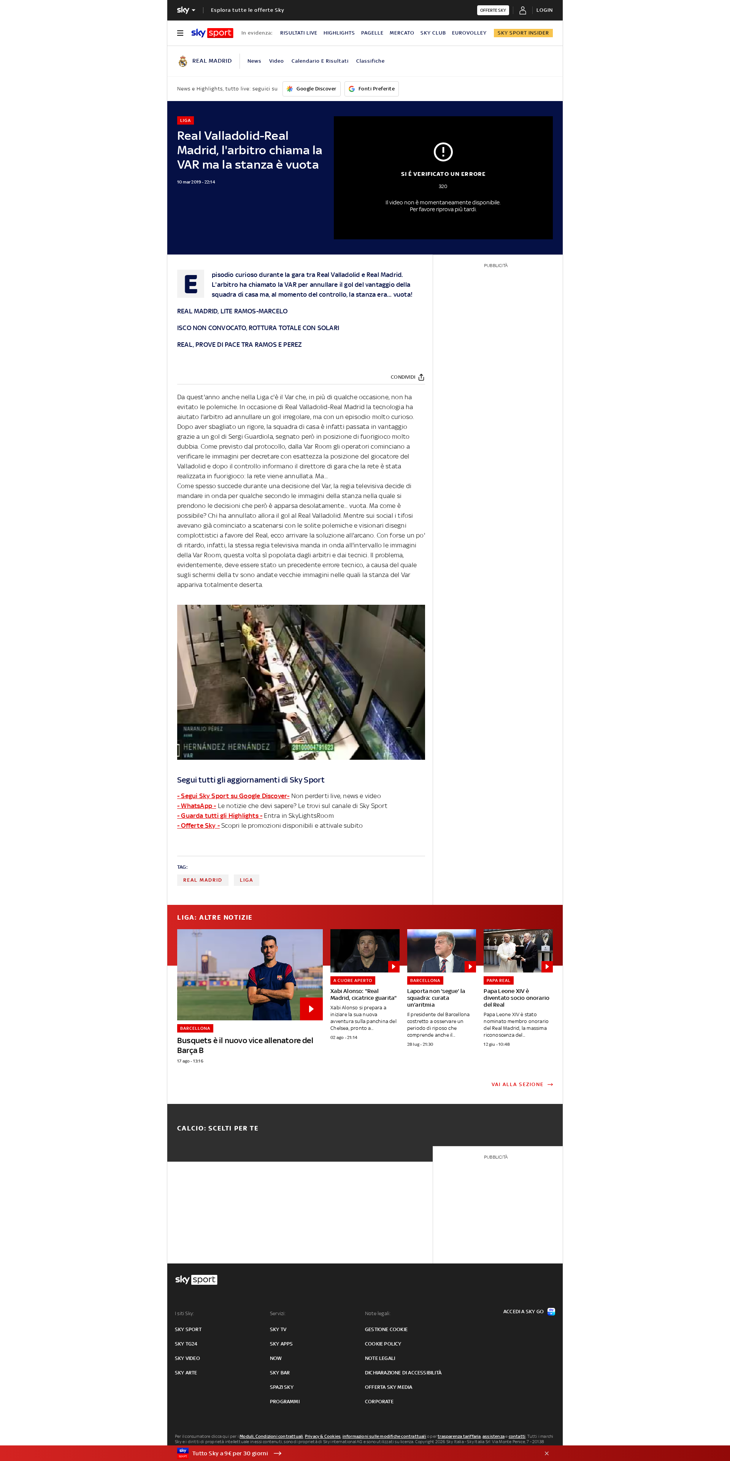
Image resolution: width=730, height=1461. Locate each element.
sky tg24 (186, 1344)
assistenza (493, 1436)
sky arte (186, 1373)
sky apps (281, 1344)
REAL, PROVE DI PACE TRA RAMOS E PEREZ (239, 344)
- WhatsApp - (196, 806)
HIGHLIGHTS (339, 33)
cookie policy (383, 1344)
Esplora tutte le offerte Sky (247, 10)
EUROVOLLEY (469, 33)
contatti (517, 1436)
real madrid (202, 880)
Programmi (285, 1401)
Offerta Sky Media (388, 1387)
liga (246, 880)
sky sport (188, 1329)
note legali (380, 1358)
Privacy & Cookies (323, 1436)
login (544, 10)
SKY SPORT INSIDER (523, 33)
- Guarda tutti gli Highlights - (219, 815)
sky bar (280, 1373)
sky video (187, 1358)
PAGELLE (372, 33)
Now (276, 1358)
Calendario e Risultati (320, 61)
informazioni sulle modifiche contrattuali (384, 1436)
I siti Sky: (184, 1313)
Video (276, 61)
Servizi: (278, 1313)
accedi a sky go (523, 1311)
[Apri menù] (180, 33)
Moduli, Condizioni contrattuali (271, 1436)
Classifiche (370, 61)
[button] (353, 1453)
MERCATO (402, 33)
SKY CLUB (433, 33)
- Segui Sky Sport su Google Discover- (233, 796)
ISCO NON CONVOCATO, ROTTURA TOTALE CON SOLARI (258, 328)
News (255, 61)
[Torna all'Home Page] (212, 33)
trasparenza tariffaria (459, 1436)
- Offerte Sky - (198, 825)
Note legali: (377, 1313)
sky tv (278, 1329)
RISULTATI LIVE (298, 33)
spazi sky (282, 1387)
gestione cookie (386, 1329)
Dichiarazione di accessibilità (403, 1373)
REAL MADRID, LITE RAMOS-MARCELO (232, 311)
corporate (379, 1401)
